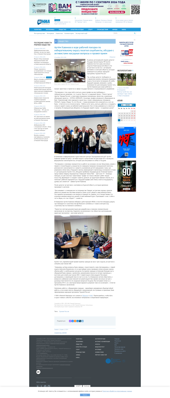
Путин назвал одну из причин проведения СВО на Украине (124, 21)
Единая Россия (64, 311)
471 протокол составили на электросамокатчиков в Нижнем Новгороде (42, 118)
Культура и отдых (77, 29)
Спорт (90, 29)
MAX (91, 296)
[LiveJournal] (80, 321)
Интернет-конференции (102, 341)
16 (134, 115)
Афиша (114, 29)
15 (132, 115)
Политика (37, 29)
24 (119, 120)
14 (129, 115)
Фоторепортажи (39, 33)
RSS (115, 345)
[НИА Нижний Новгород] (43, 24)
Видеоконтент (100, 347)
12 (124, 115)
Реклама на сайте (120, 351)
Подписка (117, 341)
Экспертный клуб (81, 33)
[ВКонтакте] (73, 321)
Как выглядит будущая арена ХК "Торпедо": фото (83, 21)
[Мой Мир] (77, 321)
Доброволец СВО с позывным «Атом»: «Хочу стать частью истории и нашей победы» (42, 127)
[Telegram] (82, 321)
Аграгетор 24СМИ (60, 333)
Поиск (116, 343)
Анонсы (97, 344)
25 (121, 120)
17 (119, 118)
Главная (56, 329)
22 (132, 118)
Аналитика (59, 33)
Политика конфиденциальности (44, 368)
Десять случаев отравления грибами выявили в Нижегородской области (43, 81)
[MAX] (70, 321)
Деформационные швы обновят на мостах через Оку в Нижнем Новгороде (42, 52)
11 (121, 115)
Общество (62, 29)
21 (129, 118)
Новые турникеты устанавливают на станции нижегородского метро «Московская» (42, 71)
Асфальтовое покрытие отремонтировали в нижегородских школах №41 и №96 (42, 100)
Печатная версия (119, 347)
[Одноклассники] (75, 321)
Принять (85, 395)
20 (127, 118)
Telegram (85, 296)
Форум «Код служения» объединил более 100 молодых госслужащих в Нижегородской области (42, 61)
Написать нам (118, 349)
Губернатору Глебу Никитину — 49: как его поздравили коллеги (41, 109)
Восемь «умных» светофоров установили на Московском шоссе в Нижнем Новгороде (42, 137)
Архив (61, 329)
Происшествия (102, 29)
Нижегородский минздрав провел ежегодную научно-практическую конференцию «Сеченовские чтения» (43, 90)
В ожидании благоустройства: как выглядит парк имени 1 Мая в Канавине (124, 93)
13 (127, 115)
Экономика (50, 29)
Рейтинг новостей (101, 355)
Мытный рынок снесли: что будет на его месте (62, 23)
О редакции (118, 353)
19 (124, 118)
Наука (124, 29)
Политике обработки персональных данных (117, 391)
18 (121, 118)
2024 (66, 329)
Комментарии (69, 33)
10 (119, 115)
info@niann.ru (43, 353)
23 (134, 118)
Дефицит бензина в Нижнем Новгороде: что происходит (103, 21)
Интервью (50, 33)
